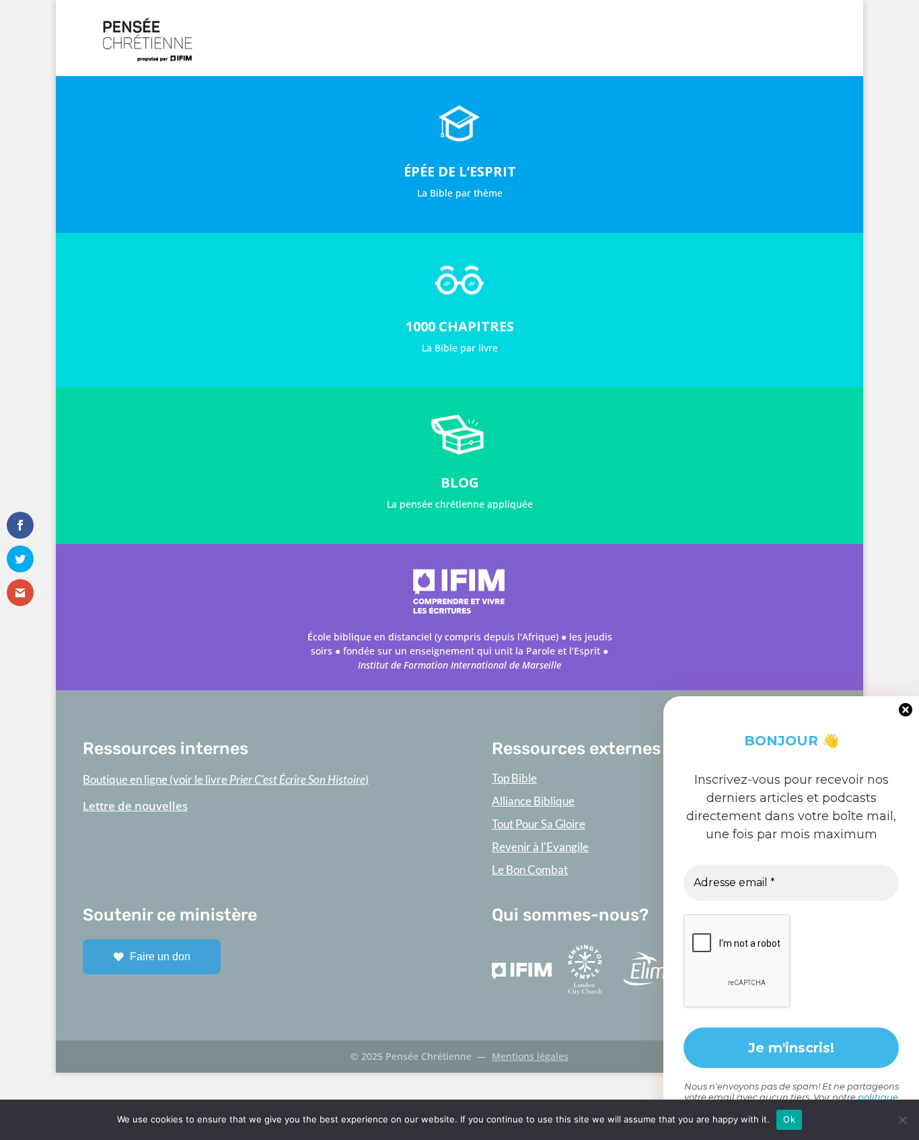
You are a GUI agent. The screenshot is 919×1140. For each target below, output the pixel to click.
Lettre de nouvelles (135, 805)
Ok (789, 1119)
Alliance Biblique (533, 801)
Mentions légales (530, 1056)
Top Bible (514, 778)
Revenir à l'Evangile (540, 847)
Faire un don (160, 956)
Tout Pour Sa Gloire (538, 824)
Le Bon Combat (530, 870)
